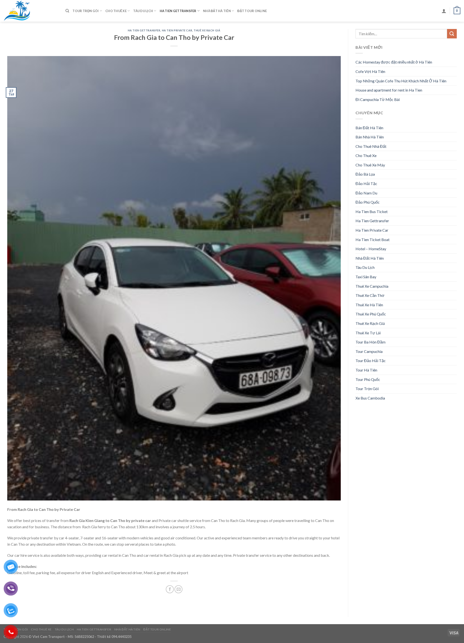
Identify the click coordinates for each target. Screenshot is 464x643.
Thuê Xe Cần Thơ (369, 295)
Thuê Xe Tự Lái (368, 332)
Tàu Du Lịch (143, 11)
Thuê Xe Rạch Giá (207, 30)
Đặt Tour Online (252, 11)
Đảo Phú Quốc (367, 202)
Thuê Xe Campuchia (371, 286)
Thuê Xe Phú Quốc (370, 314)
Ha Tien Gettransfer (178, 11)
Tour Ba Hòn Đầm (370, 342)
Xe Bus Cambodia (370, 398)
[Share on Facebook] (170, 589)
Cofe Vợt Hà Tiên (370, 71)
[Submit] (452, 33)
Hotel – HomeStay (370, 248)
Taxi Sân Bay (365, 276)
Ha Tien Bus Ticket (371, 211)
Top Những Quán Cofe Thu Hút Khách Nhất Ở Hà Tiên (400, 81)
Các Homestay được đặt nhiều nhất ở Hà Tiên (393, 62)
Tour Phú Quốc (367, 379)
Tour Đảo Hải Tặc (370, 360)
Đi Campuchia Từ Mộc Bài (377, 99)
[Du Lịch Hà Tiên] (31, 11)
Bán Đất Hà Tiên (369, 127)
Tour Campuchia (369, 351)
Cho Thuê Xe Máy (370, 165)
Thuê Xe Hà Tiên (369, 304)
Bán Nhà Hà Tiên (369, 137)
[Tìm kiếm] (67, 10)
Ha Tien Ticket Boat (372, 239)
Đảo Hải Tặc (366, 183)
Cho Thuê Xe (116, 11)
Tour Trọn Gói (85, 11)
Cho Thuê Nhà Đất (370, 146)
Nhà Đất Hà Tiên (217, 11)
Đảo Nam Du (366, 193)
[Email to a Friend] (178, 589)
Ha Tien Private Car (177, 30)
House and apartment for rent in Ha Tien (388, 90)
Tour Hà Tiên (366, 370)
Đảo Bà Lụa (365, 174)
